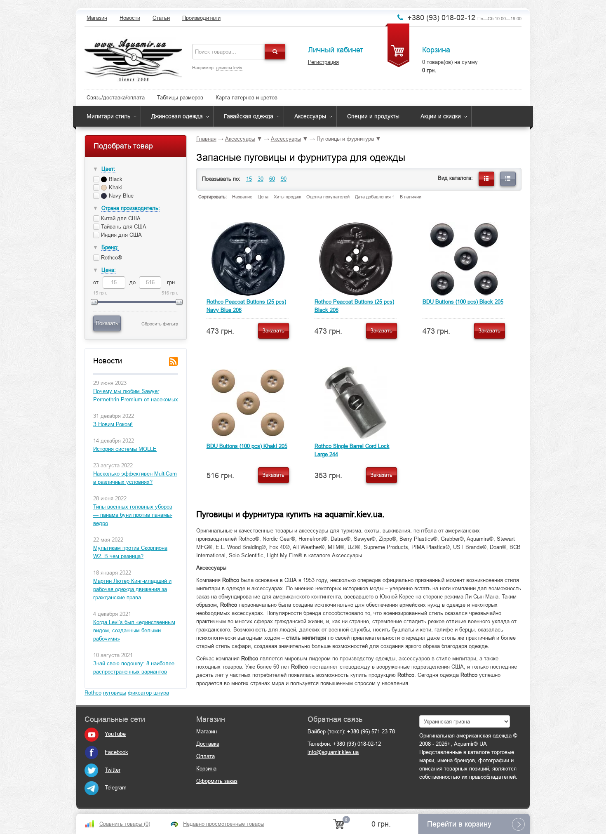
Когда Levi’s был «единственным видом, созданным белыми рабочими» (134, 630)
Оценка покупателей (328, 196)
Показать (107, 323)
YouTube (115, 734)
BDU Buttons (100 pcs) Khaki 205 (247, 446)
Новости (130, 18)
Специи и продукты (373, 116)
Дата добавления (373, 196)
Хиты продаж (287, 196)
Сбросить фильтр (159, 323)
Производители (201, 18)
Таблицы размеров (180, 97)
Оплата (205, 756)
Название (242, 196)
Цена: (108, 270)
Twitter (112, 770)
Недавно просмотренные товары (223, 824)
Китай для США (121, 218)
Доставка (207, 744)
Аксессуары (310, 116)
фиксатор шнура (148, 693)
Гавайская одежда (248, 116)
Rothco (93, 693)
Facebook (116, 752)
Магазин (97, 18)
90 (284, 179)
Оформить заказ (216, 781)
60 (272, 179)
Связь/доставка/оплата (116, 97)
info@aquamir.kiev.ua (333, 752)
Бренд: (110, 247)
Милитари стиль (108, 116)
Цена (263, 196)
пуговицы (114, 693)
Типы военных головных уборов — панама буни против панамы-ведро (132, 515)
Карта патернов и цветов (246, 97)
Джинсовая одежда (177, 116)
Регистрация (323, 62)
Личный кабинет (335, 50)
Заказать (273, 330)
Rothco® (111, 257)
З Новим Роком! (113, 424)
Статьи (161, 18)
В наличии (410, 196)
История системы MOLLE (125, 449)
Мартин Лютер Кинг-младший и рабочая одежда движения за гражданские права (132, 589)
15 (249, 179)
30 (260, 179)
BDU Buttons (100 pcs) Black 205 (463, 302)
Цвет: (108, 169)
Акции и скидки (440, 116)
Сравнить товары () (124, 824)
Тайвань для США (123, 227)
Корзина (436, 50)
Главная (206, 139)
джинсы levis (229, 67)
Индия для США (121, 235)
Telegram (116, 788)
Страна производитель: (130, 208)
